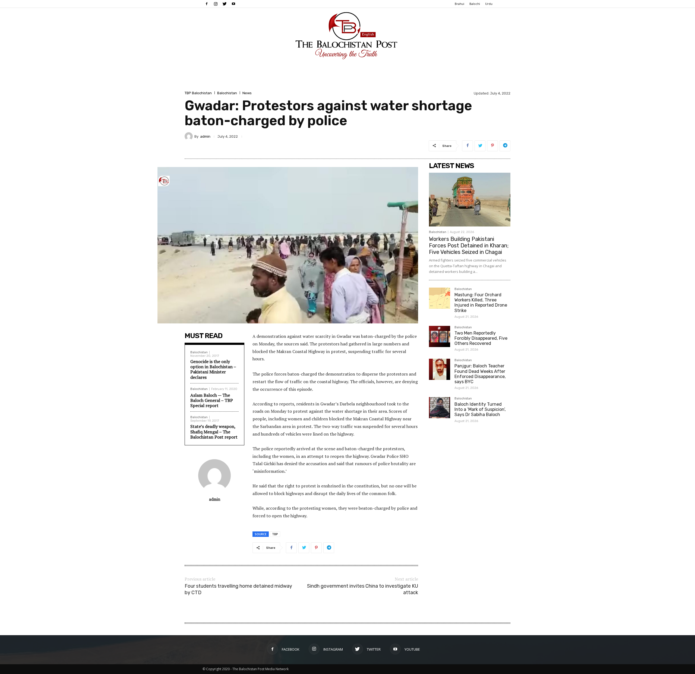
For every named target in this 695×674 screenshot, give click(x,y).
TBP (275, 534)
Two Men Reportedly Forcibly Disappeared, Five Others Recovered (480, 338)
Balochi (474, 4)
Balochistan (227, 93)
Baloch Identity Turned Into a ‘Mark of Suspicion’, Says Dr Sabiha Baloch (480, 409)
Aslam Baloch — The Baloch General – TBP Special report (211, 400)
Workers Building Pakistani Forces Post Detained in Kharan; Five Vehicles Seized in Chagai (468, 245)
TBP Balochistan (198, 93)
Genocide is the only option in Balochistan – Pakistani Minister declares (213, 369)
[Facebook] (207, 4)
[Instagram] (215, 4)
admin (205, 136)
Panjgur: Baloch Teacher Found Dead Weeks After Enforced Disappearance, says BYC (480, 373)
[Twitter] (224, 4)
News (247, 93)
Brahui (459, 4)
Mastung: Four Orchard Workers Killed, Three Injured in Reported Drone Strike (480, 302)
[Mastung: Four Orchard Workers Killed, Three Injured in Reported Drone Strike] (439, 298)
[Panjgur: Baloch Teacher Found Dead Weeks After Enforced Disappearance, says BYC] (439, 369)
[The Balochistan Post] (347, 35)
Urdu (488, 4)
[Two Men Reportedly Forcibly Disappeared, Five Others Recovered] (439, 336)
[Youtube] (233, 4)
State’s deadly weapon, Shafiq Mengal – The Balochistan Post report (214, 431)
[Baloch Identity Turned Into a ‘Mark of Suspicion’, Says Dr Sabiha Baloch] (439, 407)
